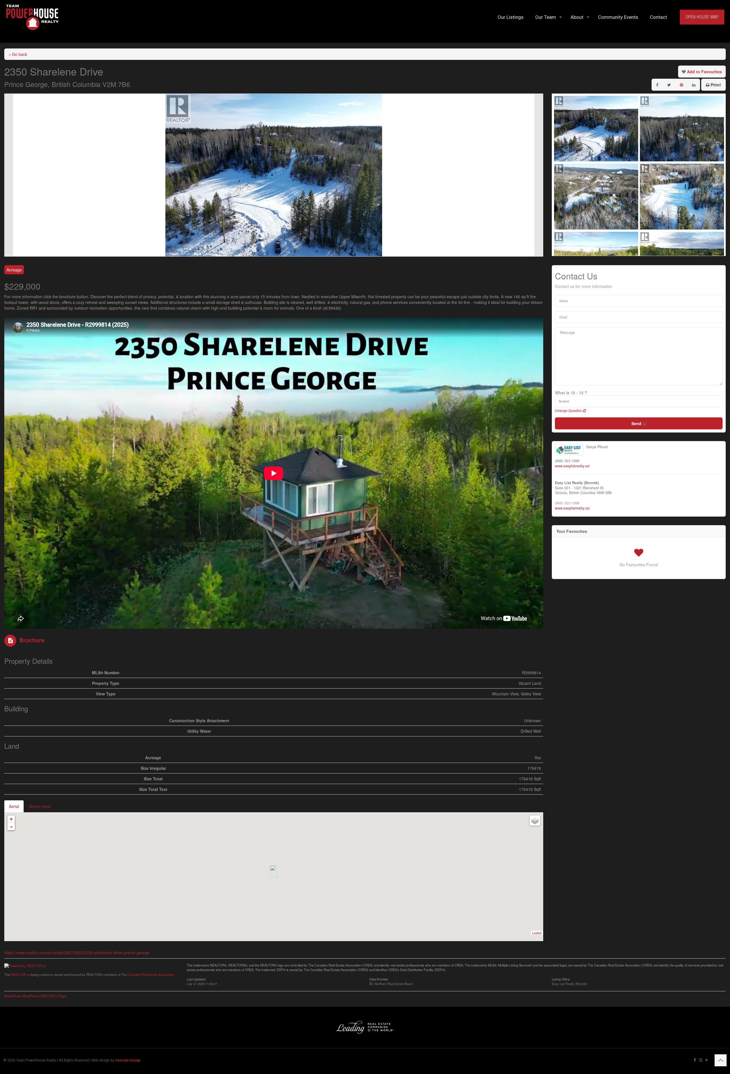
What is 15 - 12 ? (571, 392)
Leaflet (537, 933)
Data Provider (378, 979)
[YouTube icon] (707, 1060)
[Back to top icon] (721, 1060)
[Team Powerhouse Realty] (32, 17)
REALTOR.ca (20, 974)
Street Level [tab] (39, 806)
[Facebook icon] (695, 1060)
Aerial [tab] (14, 806)
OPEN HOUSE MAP (702, 17)
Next (538, 175)
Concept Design (128, 1060)
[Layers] (535, 820)
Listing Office (561, 979)
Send (636, 423)
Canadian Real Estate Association (150, 974)
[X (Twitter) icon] (701, 1060)
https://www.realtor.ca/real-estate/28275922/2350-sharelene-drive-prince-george (76, 952)
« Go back (18, 54)
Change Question (569, 410)
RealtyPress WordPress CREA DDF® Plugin (35, 996)
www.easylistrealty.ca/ (572, 465)
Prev (9, 175)
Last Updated (196, 979)
